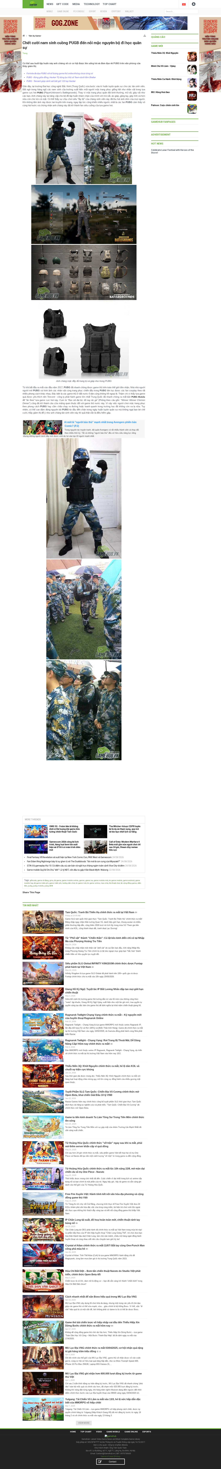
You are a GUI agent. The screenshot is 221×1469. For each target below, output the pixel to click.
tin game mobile (115, 880)
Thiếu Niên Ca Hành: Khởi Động (166, 79)
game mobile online (70, 880)
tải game (57, 880)
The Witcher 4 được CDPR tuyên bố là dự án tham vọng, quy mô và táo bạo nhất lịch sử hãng (124, 829)
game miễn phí (55, 883)
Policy (117, 1456)
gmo (51, 880)
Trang (25, 53)
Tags (26, 880)
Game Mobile (113, 1432)
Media (76, 4)
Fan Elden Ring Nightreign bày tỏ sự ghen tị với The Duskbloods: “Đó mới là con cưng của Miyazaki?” (73, 861)
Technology (92, 4)
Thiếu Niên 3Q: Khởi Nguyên (164, 53)
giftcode (33, 880)
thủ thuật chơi (114, 883)
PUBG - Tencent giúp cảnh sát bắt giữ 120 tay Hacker (50, 81)
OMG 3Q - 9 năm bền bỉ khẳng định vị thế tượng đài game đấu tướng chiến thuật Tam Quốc (64, 829)
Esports (146, 1432)
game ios (89, 880)
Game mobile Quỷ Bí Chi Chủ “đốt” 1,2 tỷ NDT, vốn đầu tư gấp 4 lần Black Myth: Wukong (67, 870)
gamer (81, 880)
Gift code (62, 4)
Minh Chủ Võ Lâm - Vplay (163, 66)
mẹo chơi (104, 883)
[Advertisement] (83, 790)
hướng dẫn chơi (68, 883)
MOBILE (50, 11)
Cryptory (116, 11)
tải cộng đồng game (129, 883)
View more (83, 1423)
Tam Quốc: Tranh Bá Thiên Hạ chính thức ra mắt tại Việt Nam (99, 912)
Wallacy (129, 11)
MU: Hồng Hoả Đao (160, 92)
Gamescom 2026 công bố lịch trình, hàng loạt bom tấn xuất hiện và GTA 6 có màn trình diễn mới (64, 846)
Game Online (131, 1432)
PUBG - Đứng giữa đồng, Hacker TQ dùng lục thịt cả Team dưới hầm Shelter (61, 77)
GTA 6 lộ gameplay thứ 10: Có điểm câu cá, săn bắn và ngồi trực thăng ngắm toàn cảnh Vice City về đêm (75, 865)
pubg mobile (38, 886)
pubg (30, 886)
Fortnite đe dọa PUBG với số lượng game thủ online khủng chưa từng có (59, 73)
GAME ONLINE (63, 11)
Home (73, 1432)
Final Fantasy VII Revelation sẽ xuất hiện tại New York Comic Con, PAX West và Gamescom (69, 857)
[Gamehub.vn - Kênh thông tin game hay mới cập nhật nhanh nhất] (33, 4)
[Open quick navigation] (144, 35)
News (50, 4)
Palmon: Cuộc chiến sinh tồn (165, 105)
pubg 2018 (49, 886)
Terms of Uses (107, 1456)
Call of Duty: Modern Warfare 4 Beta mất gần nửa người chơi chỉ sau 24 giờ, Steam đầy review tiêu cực (125, 846)
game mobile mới (101, 880)
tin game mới (81, 883)
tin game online (93, 883)
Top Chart (110, 4)
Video (99, 1432)
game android (128, 880)
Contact (112, 1461)
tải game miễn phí (41, 883)
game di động (43, 880)
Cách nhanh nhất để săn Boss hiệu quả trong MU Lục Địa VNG (101, 1296)
